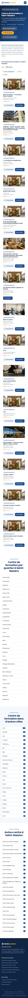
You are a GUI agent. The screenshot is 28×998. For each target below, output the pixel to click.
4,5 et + (6, 74)
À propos (18, 993)
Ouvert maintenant (9, 71)
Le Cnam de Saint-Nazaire (11, 505)
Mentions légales (9, 991)
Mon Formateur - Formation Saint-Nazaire (12, 95)
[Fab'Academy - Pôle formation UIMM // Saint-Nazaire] (14, 432)
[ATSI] (14, 340)
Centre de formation (11, 24)
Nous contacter (5, 984)
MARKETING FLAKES (9, 191)
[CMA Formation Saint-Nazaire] (14, 526)
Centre (10, 3)
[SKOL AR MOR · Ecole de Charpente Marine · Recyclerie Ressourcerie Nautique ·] (14, 243)
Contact (22, 993)
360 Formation (8, 320)
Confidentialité (19, 991)
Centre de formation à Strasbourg (10, 969)
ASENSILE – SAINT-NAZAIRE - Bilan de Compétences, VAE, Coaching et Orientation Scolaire (14, 128)
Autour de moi (8, 33)
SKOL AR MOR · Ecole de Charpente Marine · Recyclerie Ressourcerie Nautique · (12, 255)
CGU (14, 991)
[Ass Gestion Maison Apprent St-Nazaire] (14, 277)
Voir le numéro (9, 105)
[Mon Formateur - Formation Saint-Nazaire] (14, 84)
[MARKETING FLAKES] (14, 181)
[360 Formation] (14, 309)
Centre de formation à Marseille (9, 963)
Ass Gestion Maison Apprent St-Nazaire (13, 288)
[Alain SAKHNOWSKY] (14, 371)
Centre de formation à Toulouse (9, 967)
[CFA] (14, 401)
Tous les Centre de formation (9, 979)
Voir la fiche (19, 105)
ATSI (4, 350)
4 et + (20, 71)
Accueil (3, 24)
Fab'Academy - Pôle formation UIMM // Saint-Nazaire (13, 443)
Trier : (3, 67)
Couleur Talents (8, 475)
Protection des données (9, 993)
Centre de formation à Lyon (8, 965)
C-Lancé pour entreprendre (12, 160)
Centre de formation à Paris (8, 960)
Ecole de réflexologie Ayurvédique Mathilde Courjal (13, 222)
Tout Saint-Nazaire (10, 28)
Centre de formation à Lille (8, 972)
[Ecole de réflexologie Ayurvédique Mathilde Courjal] (14, 211)
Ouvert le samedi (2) (10, 37)
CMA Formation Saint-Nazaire (13, 536)
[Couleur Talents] (14, 464)
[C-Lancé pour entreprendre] (14, 150)
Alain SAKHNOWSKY (9, 381)
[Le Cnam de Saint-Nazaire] (14, 495)
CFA (4, 412)
